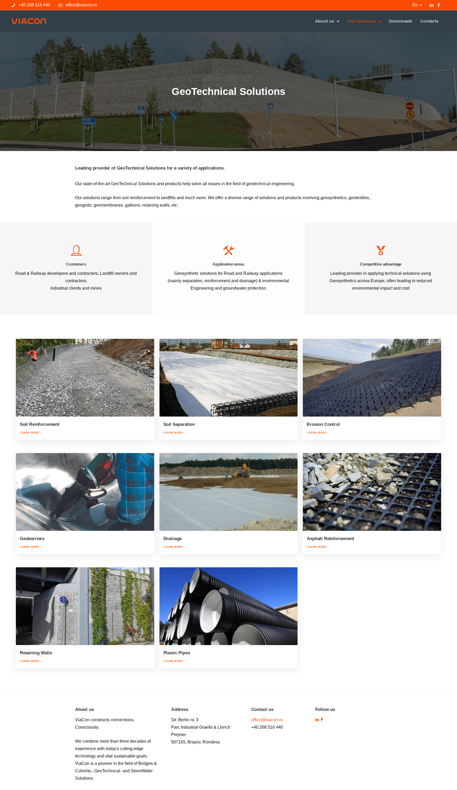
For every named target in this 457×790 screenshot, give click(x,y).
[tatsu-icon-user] (76, 250)
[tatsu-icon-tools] (228, 250)
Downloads (400, 21)
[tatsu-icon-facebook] (438, 5)
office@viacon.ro (81, 5)
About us (324, 21)
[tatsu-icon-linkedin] (431, 5)
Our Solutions (361, 21)
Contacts (429, 21)
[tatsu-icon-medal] (381, 250)
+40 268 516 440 (34, 5)
